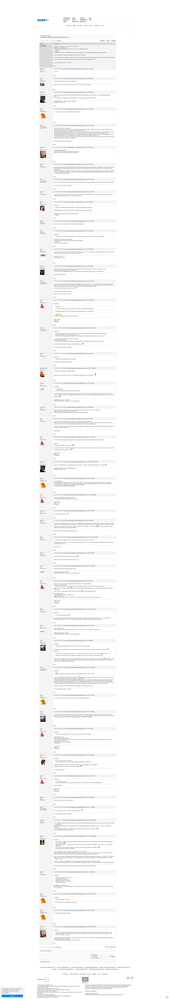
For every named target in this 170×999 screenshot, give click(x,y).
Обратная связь (104, 973)
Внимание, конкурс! (88, 25)
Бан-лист (89, 973)
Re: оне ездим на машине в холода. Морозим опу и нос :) (76, 836)
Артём (49, 961)
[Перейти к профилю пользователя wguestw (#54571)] (42, 274)
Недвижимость (67, 18)
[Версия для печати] (54, 66)
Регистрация (79, 25)
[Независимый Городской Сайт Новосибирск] (43, 20)
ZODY (90, 19)
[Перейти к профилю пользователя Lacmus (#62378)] (42, 391)
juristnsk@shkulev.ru (67, 995)
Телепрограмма (83, 19)
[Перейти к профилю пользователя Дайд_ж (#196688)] (43, 765)
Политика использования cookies (91, 993)
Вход (103, 25)
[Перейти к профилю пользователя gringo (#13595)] (42, 308)
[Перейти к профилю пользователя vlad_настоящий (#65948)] (42, 376)
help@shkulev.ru (46, 997)
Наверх (167, 997)
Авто (45, 35)
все (54, 40)
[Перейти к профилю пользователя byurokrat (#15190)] (42, 844)
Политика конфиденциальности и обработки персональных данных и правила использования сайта (104, 994)
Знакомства (66, 19)
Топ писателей (82, 973)
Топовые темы (97, 25)
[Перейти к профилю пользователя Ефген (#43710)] (42, 210)
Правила (94, 973)
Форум (65, 21)
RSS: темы (66, 973)
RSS (108, 40)
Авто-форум (49, 35)
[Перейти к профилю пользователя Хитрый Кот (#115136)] (43, 102)
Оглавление (68, 25)
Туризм (74, 18)
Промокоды (83, 21)
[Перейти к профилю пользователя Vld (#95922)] (43, 259)
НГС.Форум (42, 35)
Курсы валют (75, 21)
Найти (74, 25)
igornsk (46, 961)
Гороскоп (82, 18)
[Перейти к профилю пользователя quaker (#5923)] (43, 118)
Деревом (113, 40)
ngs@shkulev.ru (52, 994)
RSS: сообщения (74, 973)
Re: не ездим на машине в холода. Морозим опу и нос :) (76, 125)
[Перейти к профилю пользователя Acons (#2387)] (42, 85)
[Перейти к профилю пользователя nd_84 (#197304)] (43, 650)
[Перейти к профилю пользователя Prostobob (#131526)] (43, 157)
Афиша (74, 19)
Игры (90, 18)
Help (99, 973)
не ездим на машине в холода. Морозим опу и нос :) (75, 68)
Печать (103, 40)
